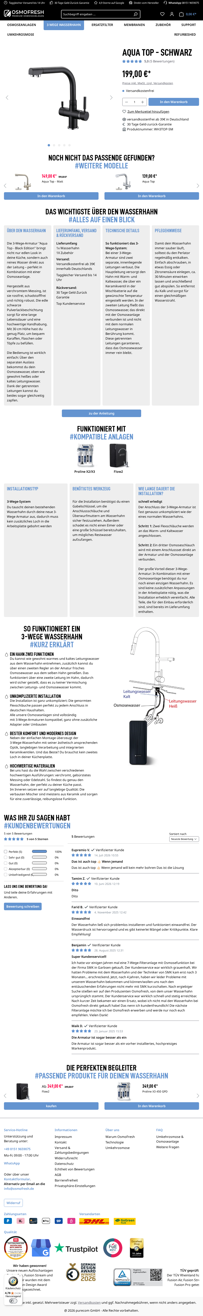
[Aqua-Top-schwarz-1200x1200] (59, 97)
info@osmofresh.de (19, 1188)
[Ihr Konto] (172, 14)
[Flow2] (23, 1091)
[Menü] (20, 1276)
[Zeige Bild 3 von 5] (59, 145)
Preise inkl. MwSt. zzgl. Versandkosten (147, 83)
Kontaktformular (17, 1179)
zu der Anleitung (101, 413)
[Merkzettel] (162, 14)
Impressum (63, 1137)
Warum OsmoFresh (120, 1137)
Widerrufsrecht (66, 1158)
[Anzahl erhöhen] (143, 102)
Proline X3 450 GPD (155, 1091)
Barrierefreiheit (66, 1180)
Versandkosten (89, 1302)
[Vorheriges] (7, 97)
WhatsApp (12, 1163)
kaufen (51, 1106)
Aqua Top (148, 181)
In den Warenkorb (174, 102)
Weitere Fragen (167, 1147)
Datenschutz (64, 1163)
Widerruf (13, 1203)
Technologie (114, 1142)
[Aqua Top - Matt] (23, 181)
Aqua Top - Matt (52, 181)
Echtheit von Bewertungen (75, 1169)
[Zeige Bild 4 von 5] (64, 145)
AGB (58, 1175)
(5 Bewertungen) (159, 61)
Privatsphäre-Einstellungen (75, 1186)
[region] (59, 97)
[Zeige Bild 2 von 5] (54, 145)
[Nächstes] (111, 97)
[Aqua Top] (123, 181)
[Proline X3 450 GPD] (123, 1091)
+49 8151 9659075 (17, 1149)
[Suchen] (135, 14)
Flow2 (45, 1091)
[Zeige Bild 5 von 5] (69, 145)
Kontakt (61, 1142)
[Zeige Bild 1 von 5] (49, 145)
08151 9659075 (184, 3)
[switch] (13, 1301)
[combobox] (96, 14)
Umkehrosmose (117, 1148)
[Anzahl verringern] (126, 102)
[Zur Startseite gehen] (24, 13)
